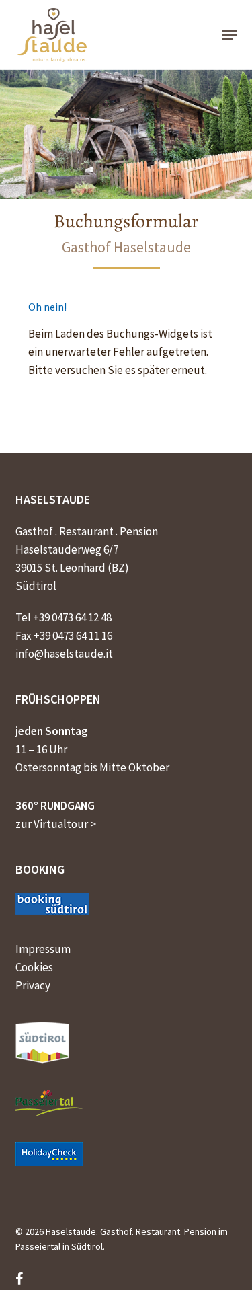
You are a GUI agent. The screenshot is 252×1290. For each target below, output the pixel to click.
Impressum (43, 949)
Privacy (32, 985)
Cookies (34, 967)
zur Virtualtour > (55, 824)
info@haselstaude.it (64, 653)
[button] (229, 35)
